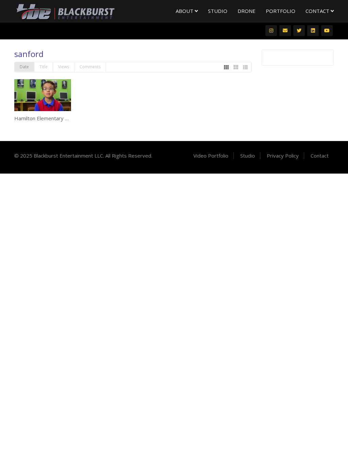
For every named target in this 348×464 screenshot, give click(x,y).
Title (43, 67)
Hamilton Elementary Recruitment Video (61, 118)
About (185, 10)
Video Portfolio (210, 155)
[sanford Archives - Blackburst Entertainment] (65, 11)
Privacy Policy (283, 155)
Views (63, 67)
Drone (247, 10)
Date (24, 67)
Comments (90, 67)
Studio (217, 10)
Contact (318, 10)
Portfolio (280, 10)
